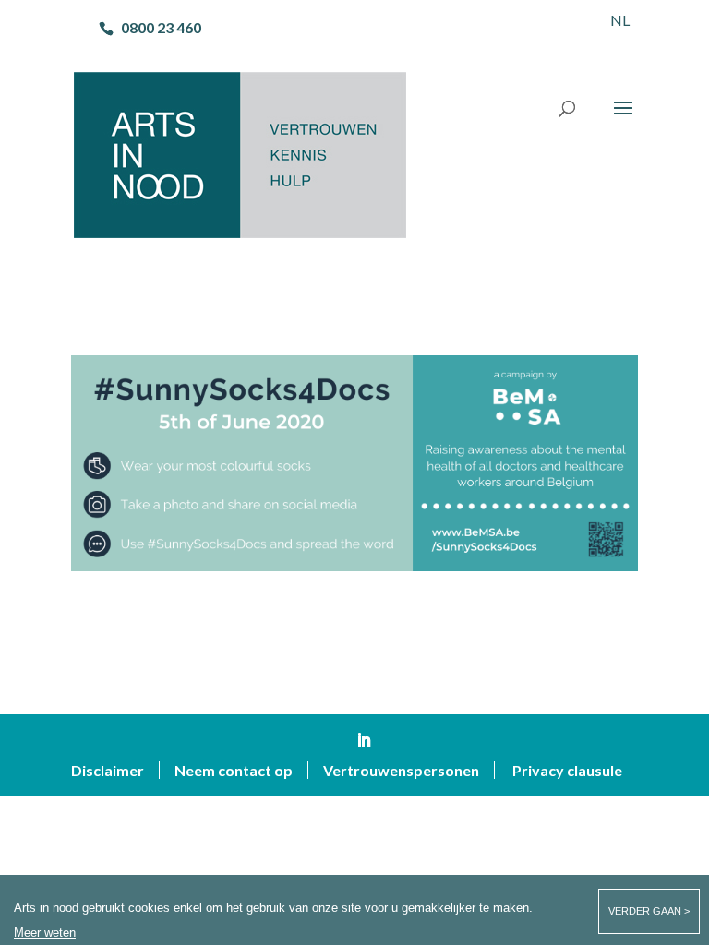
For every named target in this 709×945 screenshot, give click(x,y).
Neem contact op (233, 770)
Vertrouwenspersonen (401, 770)
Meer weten (45, 932)
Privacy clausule (567, 770)
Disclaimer (107, 770)
